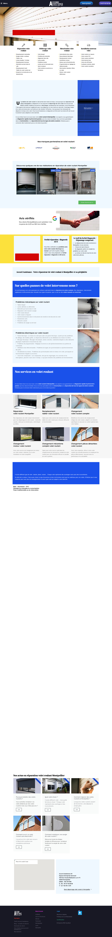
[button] (18, 181)
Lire (19, 809)
